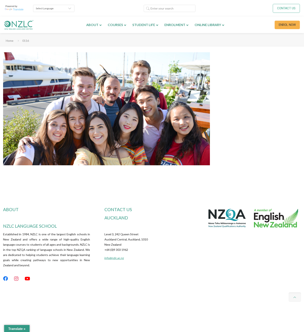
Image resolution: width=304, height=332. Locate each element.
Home (9, 40)
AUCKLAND (116, 217)
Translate (18, 9)
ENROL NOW (287, 25)
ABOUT (11, 209)
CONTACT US (286, 8)
